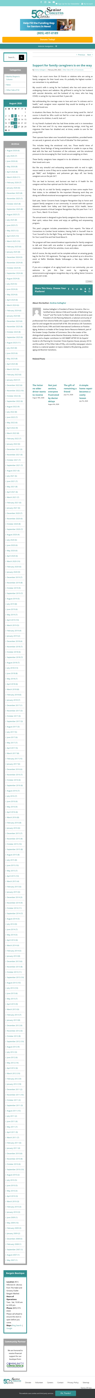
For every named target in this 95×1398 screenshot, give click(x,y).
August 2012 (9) (13, 1047)
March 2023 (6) (13, 369)
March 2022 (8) (13, 433)
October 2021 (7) (14, 460)
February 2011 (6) (14, 1143)
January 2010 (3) (13, 1212)
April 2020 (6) (12, 556)
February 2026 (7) (14, 182)
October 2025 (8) (14, 204)
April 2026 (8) (12, 172)
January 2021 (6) (13, 508)
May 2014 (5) (12, 935)
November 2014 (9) (14, 903)
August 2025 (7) (13, 214)
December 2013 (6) (14, 961)
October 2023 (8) (14, 332)
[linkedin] (49, 2)
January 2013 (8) (13, 1020)
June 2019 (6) (12, 609)
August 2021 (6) (13, 470)
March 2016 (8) (13, 817)
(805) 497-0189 (47, 33)
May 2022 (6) (12, 422)
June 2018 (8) (12, 673)
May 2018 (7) (12, 679)
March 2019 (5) (13, 625)
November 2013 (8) (14, 967)
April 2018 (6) (12, 684)
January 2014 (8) (13, 956)
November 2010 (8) (14, 1159)
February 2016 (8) (14, 823)
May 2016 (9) (12, 807)
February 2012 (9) (14, 1079)
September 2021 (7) (15, 465)
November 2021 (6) (14, 454)
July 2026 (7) (12, 156)
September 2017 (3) (15, 721)
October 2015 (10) (14, 844)
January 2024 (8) (13, 316)
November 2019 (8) (14, 582)
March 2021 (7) (13, 497)
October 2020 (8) (14, 524)
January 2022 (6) (13, 444)
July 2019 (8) (12, 604)
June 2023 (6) (12, 353)
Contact (60, 1382)
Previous (81, 55)
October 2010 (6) (14, 1164)
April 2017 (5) (12, 748)
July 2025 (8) (12, 220)
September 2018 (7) (15, 657)
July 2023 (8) (12, 348)
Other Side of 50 (68, 70)
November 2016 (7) (14, 774)
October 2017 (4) (14, 716)
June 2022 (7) (12, 417)
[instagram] (45, 2)
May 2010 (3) (12, 1191)
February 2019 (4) (14, 630)
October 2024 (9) (14, 268)
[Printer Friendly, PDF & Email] (89, 281)
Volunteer (39, 1382)
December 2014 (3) (14, 897)
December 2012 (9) (14, 1025)
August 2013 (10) (14, 983)
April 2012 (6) (12, 1068)
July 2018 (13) (12, 668)
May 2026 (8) (12, 166)
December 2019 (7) (14, 577)
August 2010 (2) (13, 1175)
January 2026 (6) (13, 188)
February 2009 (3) (14, 1228)
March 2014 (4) (13, 945)
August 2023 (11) (14, 342)
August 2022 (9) (13, 406)
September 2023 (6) (15, 337)
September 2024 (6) (15, 273)
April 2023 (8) (12, 364)
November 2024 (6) (14, 262)
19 (15, 123)
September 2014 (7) (15, 913)
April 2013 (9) (12, 1004)
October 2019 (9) (14, 588)
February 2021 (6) (14, 502)
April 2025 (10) (13, 236)
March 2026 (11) (13, 177)
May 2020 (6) (12, 550)
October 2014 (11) (14, 908)
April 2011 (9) (12, 1132)
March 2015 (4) (13, 881)
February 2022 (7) (14, 438)
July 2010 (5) (12, 1180)
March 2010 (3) (13, 1201)
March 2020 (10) (13, 561)
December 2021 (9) (14, 449)
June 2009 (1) (12, 1217)
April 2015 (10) (13, 876)
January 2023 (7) (13, 380)
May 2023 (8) (12, 358)
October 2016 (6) (14, 780)
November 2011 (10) (15, 1095)
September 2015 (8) (15, 849)
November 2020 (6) (14, 518)
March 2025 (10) (13, 241)
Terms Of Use (86, 1388)
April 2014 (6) (12, 940)
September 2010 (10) (15, 1169)
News (8, 85)
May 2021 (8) (12, 486)
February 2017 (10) (14, 758)
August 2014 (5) (13, 919)
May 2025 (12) (12, 230)
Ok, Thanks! (65, 1393)
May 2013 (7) (12, 998)
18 (12, 123)
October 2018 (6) (14, 652)
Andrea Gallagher (40, 70)
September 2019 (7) (15, 593)
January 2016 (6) (13, 828)
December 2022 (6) (14, 385)
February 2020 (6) (14, 566)
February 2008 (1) (14, 1244)
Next (89, 55)
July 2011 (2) (12, 1116)
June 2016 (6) (12, 801)
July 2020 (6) (12, 540)
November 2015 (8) (14, 839)
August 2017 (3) (13, 726)
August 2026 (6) (13, 150)
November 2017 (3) (14, 710)
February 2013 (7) (14, 1015)
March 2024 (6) (13, 305)
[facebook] (41, 2)
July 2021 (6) (12, 476)
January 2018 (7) (13, 700)
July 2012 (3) (12, 1052)
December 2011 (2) (14, 1089)
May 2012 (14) (12, 1063)
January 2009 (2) (13, 1233)
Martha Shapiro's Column (13, 78)
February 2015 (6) (14, 886)
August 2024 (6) (13, 278)
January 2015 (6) (13, 892)
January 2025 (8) (13, 252)
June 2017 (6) (12, 737)
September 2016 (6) (15, 785)
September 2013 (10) (15, 977)
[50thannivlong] (47, 8)
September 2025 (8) (15, 209)
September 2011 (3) (15, 1105)
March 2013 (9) (13, 1009)
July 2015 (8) (12, 860)
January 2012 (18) (14, 1084)
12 (15, 119)
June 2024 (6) (12, 289)
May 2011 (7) (12, 1127)
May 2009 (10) (12, 1223)
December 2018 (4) (14, 641)
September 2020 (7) (15, 529)
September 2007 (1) (15, 1249)
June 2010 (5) (12, 1185)
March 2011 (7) (13, 1137)
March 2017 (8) (13, 753)
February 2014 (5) (14, 951)
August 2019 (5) (13, 598)
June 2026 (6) (12, 161)
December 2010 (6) (14, 1153)
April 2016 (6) (12, 812)
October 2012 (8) (14, 1036)
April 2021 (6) (12, 492)
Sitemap (86, 1382)
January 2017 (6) (13, 764)
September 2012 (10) (15, 1041)
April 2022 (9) (12, 428)
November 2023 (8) (14, 326)
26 (15, 126)
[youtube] (54, 2)
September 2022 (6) (15, 401)
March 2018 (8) (13, 689)
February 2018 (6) (14, 694)
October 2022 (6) (14, 396)
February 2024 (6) (14, 310)
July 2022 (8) (12, 412)
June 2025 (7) (12, 225)
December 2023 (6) (14, 321)
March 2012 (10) (13, 1073)
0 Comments (79, 70)
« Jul (5, 134)
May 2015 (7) (12, 870)
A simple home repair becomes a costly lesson (85, 391)
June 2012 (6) (12, 1057)
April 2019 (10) (13, 620)
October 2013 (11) (14, 972)
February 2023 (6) (14, 374)
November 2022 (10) (15, 390)
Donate (28, 1382)
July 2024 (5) (12, 284)
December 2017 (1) (14, 705)
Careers (50, 1382)
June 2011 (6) (12, 1121)
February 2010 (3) (14, 1207)
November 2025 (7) (14, 198)
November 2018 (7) (14, 646)
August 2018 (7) (13, 662)
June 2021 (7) (12, 481)
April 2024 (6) (12, 300)
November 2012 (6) (14, 1031)
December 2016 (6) (14, 769)
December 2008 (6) (14, 1239)
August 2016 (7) (13, 791)
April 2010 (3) (12, 1196)
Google (9, 1328)
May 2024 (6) (12, 294)
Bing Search (16, 1325)
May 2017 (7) (12, 742)
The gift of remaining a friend (70, 388)
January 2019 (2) (13, 636)
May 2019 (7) (12, 614)
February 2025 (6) (14, 246)
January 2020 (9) (13, 572)
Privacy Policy (73, 1382)
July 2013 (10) (12, 988)
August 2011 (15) (14, 1111)
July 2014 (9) (12, 924)
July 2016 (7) (12, 796)
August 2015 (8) (13, 854)
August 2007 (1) (13, 1255)
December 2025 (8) (14, 193)
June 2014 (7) (12, 929)
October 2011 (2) (14, 1100)
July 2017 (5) (12, 732)
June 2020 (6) (12, 545)
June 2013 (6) (12, 993)
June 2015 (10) (13, 865)
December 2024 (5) (14, 257)
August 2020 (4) (13, 534)
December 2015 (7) (14, 833)
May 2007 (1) (12, 1260)
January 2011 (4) (13, 1148)
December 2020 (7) (14, 513)
